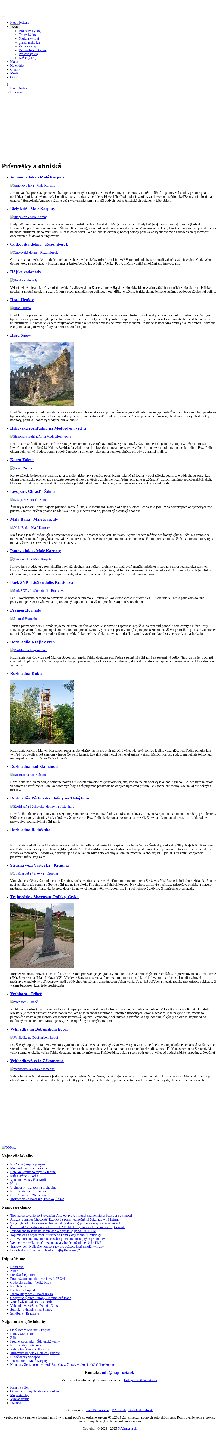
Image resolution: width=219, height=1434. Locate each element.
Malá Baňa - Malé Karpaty (34, 519)
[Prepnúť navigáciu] (3, 16)
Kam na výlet (19, 1387)
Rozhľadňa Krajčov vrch (32, 642)
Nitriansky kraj (29, 38)
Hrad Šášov (20, 335)
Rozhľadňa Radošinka (30, 829)
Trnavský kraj (28, 34)
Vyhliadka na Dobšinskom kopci (39, 1029)
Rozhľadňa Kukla (26, 673)
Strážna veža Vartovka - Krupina (39, 865)
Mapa (14, 61)
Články (15, 69)
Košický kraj (27, 58)
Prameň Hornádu (25, 610)
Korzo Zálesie (22, 460)
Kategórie (17, 65)
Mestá (14, 73)
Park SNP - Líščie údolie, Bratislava (41, 582)
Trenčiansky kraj (30, 42)
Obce (14, 77)
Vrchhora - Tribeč (26, 993)
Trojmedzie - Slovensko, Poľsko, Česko (44, 897)
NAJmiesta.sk (19, 22)
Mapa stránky (19, 1395)
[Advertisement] (109, 128)
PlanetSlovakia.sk (98, 1410)
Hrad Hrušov (22, 300)
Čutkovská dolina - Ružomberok (39, 244)
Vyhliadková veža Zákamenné (37, 1061)
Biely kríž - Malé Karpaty (32, 208)
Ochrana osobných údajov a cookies (34, 1391)
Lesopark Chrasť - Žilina (32, 491)
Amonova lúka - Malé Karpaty (37, 177)
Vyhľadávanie (19, 1399)
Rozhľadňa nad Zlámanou (34, 766)
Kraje (15, 26)
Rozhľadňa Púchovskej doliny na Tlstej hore (49, 798)
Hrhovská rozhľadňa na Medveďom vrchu (48, 428)
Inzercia (15, 1403)
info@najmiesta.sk (118, 1372)
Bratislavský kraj (30, 31)
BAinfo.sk (119, 1410)
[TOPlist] (9, 1147)
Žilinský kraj (27, 46)
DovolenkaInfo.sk (140, 1410)
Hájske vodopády (25, 272)
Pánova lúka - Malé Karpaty (35, 551)
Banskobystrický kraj (33, 50)
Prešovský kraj (29, 54)
